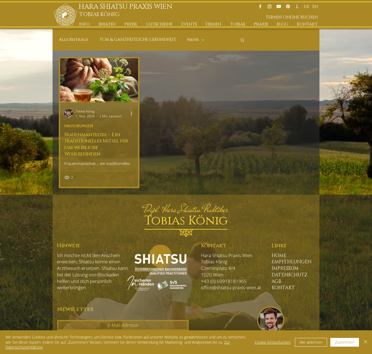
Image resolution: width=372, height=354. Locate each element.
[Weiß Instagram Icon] (269, 6)
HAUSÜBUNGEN (78, 125)
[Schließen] (365, 342)
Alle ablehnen (311, 342)
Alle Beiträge (74, 39)
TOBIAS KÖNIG (99, 14)
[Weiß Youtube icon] (278, 6)
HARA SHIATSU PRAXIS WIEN (127, 6)
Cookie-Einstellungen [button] (273, 342)
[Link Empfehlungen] (297, 6)
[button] (84, 24)
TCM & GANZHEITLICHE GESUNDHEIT (137, 39)
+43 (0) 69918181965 (224, 281)
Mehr (193, 39)
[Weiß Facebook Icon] (260, 6)
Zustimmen (344, 342)
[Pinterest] (288, 6)
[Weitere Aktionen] (133, 113)
